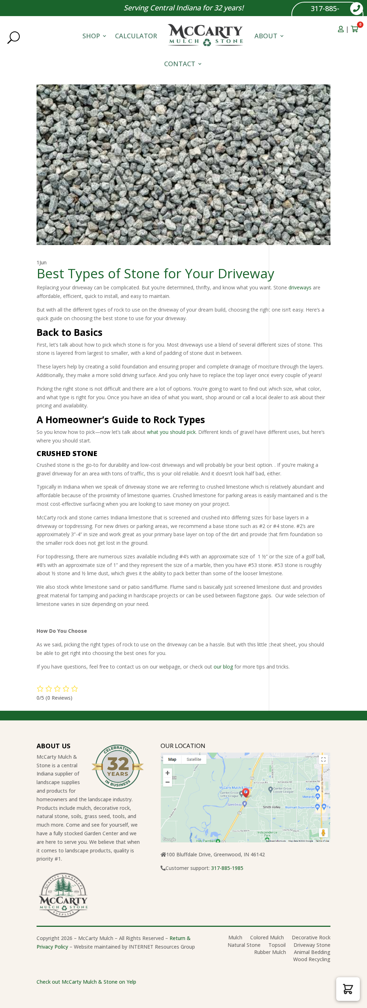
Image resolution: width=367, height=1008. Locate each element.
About (265, 35)
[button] (348, 989)
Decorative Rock (311, 939)
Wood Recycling (311, 961)
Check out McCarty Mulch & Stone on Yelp (86, 981)
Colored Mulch (267, 939)
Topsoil (277, 946)
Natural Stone (244, 946)
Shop (91, 35)
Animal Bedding (312, 953)
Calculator (136, 35)
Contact (179, 63)
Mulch (235, 939)
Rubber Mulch (270, 953)
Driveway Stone (312, 946)
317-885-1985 (325, 14)
